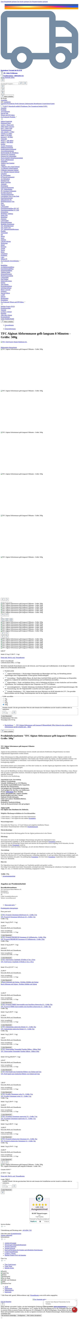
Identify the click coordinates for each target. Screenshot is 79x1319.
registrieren (7, 102)
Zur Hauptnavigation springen (38, 1)
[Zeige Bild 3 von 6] (5, 602)
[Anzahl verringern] (4, 712)
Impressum (8, 1292)
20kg (6, 703)
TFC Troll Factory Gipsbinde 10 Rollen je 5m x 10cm (17, 962)
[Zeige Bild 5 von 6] (9, 602)
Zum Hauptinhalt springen (9, 1)
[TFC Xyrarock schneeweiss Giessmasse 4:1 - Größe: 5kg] (19, 1139)
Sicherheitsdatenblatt (9, 876)
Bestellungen (38, 103)
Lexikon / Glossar (10, 1253)
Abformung (9, 792)
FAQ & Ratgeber (6, 1301)
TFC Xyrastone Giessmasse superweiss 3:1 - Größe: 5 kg (18, 1118)
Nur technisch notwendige (9, 1315)
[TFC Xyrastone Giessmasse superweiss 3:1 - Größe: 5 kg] (19, 1116)
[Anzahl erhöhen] (14, 712)
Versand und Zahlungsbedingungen (15, 1245)
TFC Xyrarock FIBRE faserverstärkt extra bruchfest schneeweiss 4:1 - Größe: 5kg (26, 1006)
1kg (6, 699)
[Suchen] (21, 83)
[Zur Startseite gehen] (7, 77)
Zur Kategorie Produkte (8, 117)
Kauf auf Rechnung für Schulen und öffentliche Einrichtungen (24, 1250)
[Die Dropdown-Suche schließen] (25, 83)
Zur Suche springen (23, 1)
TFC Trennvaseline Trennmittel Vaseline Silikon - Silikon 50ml (20, 1051)
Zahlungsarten (29, 103)
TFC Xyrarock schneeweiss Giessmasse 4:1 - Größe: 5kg (18, 1141)
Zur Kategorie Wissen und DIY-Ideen (12, 302)
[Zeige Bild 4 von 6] (7, 602)
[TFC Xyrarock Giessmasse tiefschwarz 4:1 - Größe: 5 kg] (19, 915)
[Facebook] (5, 5)
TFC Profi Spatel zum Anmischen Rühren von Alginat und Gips (20, 1074)
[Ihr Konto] (3, 92)
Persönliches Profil (13, 103)
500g (6, 704)
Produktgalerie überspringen (9, 908)
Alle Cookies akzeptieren (34, 1315)
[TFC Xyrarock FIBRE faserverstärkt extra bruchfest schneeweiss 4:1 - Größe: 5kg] (26, 1004)
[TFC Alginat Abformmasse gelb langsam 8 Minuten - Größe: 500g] (22, 349)
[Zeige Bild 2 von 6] (3, 602)
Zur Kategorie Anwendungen (10, 261)
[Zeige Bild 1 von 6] (1, 602)
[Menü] (3, 80)
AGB (6, 1287)
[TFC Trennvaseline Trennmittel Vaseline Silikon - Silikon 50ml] (21, 1049)
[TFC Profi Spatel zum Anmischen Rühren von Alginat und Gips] (21, 1072)
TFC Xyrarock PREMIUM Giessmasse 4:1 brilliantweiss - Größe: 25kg (23, 939)
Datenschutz (8, 1288)
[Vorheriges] (3, 599)
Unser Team (8, 1266)
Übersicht (4, 103)
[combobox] (10, 84)
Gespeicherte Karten (48, 103)
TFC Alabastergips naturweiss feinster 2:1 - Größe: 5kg (17, 1029)
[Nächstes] (7, 599)
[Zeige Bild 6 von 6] (11, 602)
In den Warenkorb (6, 716)
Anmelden (4, 100)
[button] (74, 1310)
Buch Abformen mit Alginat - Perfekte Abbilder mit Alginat (19, 984)
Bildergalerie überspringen (9, 347)
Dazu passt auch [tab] (10, 905)
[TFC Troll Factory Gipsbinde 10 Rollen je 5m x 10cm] (18, 959)
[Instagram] (5, 6)
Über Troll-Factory (10, 1264)
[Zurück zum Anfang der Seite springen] (3, 1304)
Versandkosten (34, 1295)
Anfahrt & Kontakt (10, 1243)
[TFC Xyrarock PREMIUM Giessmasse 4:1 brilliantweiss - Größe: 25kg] (23, 937)
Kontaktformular (16, 1233)
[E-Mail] (5, 8)
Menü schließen (8, 96)
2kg (6, 701)
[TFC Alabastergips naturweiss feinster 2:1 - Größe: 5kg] (18, 1027)
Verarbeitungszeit (32, 827)
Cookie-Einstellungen (11, 1252)
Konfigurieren (21, 1315)
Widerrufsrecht (9, 1290)
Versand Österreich (10, 1246)
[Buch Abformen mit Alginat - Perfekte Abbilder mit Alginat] (19, 982)
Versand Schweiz (10, 1248)
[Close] (1, 617)
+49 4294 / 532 (27, 1230)
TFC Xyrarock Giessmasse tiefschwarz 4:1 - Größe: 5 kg (18, 917)
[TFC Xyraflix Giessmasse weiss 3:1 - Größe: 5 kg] (17, 1094)
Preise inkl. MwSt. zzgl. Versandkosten (13, 657)
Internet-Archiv (9, 1268)
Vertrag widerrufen (6, 1235)
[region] (39, 498)
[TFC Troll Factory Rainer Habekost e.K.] (39, 342)
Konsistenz (32, 818)
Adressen (22, 103)
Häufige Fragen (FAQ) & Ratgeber (15, 1255)
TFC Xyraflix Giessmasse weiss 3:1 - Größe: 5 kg (16, 1096)
